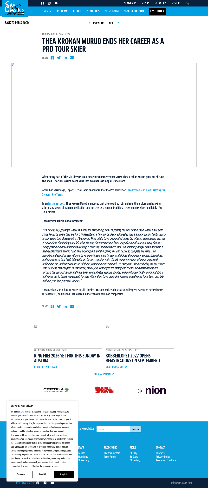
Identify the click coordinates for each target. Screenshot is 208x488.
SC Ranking (83, 460)
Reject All (42, 474)
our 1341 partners (24, 412)
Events (47, 11)
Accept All (63, 474)
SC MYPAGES (130, 3)
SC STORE (176, 3)
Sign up (136, 429)
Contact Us (161, 453)
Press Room (111, 11)
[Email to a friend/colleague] (72, 58)
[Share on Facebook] (52, 58)
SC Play (133, 453)
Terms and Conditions (166, 460)
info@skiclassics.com (181, 483)
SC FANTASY (160, 3)
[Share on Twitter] (59, 58)
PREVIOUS (98, 23)
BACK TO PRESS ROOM (17, 23)
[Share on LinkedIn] (65, 58)
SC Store (134, 457)
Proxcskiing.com (134, 11)
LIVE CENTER (157, 11)
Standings (93, 11)
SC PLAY (146, 3)
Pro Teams (62, 11)
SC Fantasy (135, 460)
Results (77, 11)
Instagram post (56, 203)
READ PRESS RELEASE (45, 367)
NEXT (112, 23)
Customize (21, 474)
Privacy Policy (163, 457)
